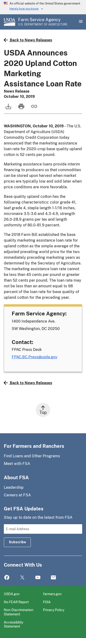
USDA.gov (12, 594)
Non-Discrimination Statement (18, 612)
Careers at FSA (17, 495)
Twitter (22, 578)
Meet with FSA (17, 463)
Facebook (7, 578)
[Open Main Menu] (80, 22)
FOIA (47, 602)
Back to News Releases (31, 40)
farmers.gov (52, 594)
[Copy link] (34, 108)
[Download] (8, 108)
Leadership (14, 487)
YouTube (38, 578)
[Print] (21, 108)
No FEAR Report (16, 602)
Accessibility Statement (13, 624)
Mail (53, 578)
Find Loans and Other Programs (32, 456)
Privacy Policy (53, 610)
